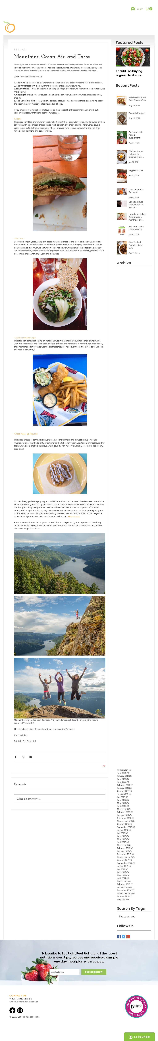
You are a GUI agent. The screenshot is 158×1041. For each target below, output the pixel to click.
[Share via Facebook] (15, 756)
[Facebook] (12, 1010)
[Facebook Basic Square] (119, 936)
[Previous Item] (120, 57)
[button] (149, 8)
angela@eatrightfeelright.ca (23, 1001)
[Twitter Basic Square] (123, 936)
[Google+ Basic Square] (128, 936)
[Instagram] (20, 1010)
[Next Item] (144, 57)
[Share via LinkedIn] (30, 756)
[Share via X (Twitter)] (23, 756)
